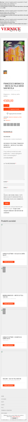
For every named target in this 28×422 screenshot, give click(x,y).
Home (2, 396)
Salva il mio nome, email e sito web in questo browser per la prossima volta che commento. (13, 197)
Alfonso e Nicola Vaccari (8, 380)
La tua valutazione (8, 157)
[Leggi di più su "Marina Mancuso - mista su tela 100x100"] (24, 303)
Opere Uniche (5, 257)
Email (6, 187)
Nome (6, 182)
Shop (2, 402)
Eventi (2, 404)
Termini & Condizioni (6, 410)
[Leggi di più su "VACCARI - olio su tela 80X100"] (24, 385)
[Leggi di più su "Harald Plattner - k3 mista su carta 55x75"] (24, 345)
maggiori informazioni (16, 416)
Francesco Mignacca (13, 117)
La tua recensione (10, 163)
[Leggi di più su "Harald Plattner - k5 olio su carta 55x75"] (24, 261)
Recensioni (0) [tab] (8, 132)
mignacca (8, 120)
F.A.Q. (2, 407)
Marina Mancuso (6, 298)
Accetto (14, 418)
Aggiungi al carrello (14, 109)
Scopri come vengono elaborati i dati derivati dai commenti (13, 210)
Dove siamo (4, 413)
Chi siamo (3, 399)
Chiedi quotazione (8, 262)
